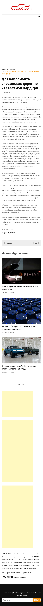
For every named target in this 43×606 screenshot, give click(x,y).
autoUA (12, 292)
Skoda (3, 562)
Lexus (29, 557)
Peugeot (24, 559)
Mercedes (36, 557)
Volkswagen (17, 562)
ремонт (13, 233)
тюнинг (23, 577)
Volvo (25, 562)
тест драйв (16, 577)
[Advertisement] (21, 42)
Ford (36, 554)
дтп (29, 572)
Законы (10, 565)
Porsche (30, 560)
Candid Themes (21, 595)
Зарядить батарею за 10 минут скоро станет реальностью (19, 327)
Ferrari (29, 554)
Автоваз (29, 562)
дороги (6, 233)
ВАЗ (2, 565)
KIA (18, 557)
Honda (4, 557)
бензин (18, 573)
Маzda (20, 565)
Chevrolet (19, 554)
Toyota (9, 562)
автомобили (32, 568)
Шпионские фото (7, 568)
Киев (16, 565)
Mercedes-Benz (7, 559)
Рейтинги (26, 565)
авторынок (8, 572)
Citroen (25, 554)
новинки (7, 576)
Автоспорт (35, 562)
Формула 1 (34, 565)
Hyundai (9, 557)
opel (20, 559)
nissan (16, 559)
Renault (36, 560)
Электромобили (18, 568)
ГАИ (6, 565)
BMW (8, 553)
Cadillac (14, 554)
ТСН (11, 229)
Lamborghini (23, 557)
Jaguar (15, 557)
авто (26, 568)
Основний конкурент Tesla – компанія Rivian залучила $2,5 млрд (19, 367)
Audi (3, 553)
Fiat (33, 554)
